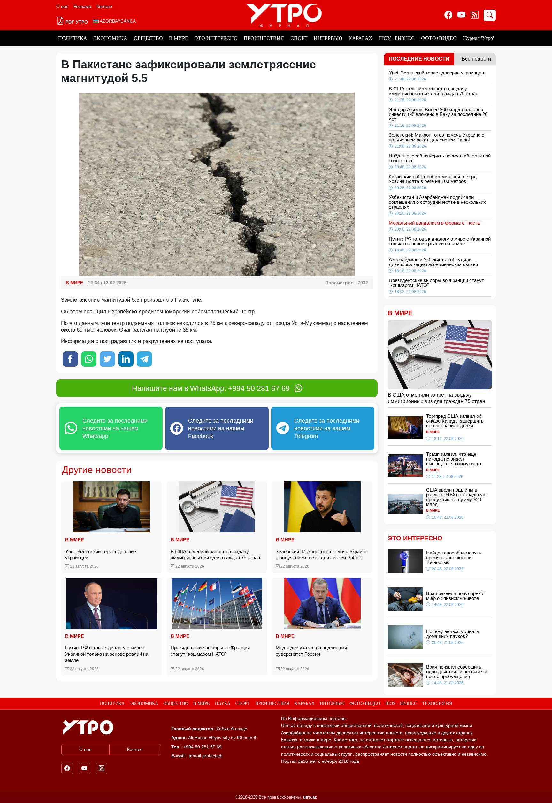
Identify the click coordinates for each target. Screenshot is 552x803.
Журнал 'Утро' (478, 38)
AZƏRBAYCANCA (117, 21)
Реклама (82, 6)
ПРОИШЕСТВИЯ (264, 38)
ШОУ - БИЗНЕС (397, 38)
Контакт (104, 6)
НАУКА (222, 703)
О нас (62, 6)
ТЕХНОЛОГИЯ (437, 703)
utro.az (310, 797)
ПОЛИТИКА (72, 38)
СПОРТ (299, 38)
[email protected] (206, 755)
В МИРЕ (178, 38)
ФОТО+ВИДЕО (439, 38)
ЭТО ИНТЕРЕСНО (216, 38)
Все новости (476, 59)
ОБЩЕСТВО (148, 38)
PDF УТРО (76, 22)
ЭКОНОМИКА (110, 38)
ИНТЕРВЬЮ (328, 38)
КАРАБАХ (360, 38)
